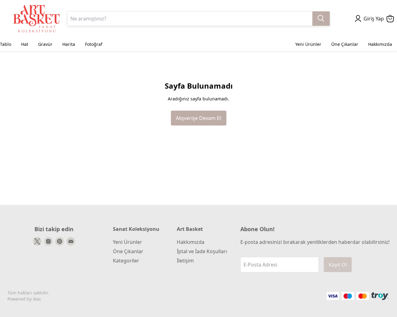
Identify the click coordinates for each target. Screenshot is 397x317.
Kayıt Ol (338, 264)
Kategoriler (126, 260)
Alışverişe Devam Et (198, 118)
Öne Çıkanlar (128, 251)
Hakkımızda (190, 242)
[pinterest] (59, 241)
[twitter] (37, 241)
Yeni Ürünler (127, 242)
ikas (37, 299)
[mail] (70, 241)
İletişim (185, 260)
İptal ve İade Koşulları (202, 251)
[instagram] (48, 241)
